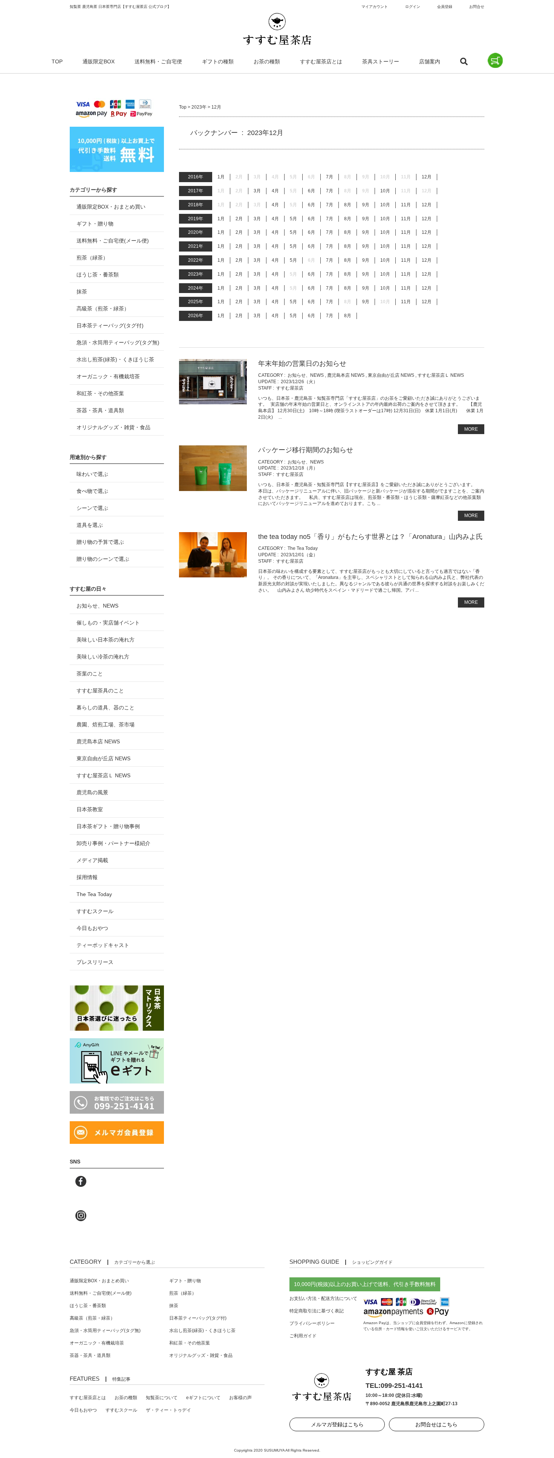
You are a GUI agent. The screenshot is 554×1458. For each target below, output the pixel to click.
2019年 (195, 218)
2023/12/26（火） (299, 381)
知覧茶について (162, 1397)
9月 (365, 204)
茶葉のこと (90, 674)
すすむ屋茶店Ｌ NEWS (441, 375)
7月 (329, 177)
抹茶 (82, 292)
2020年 (195, 232)
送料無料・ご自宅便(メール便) (113, 241)
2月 (239, 218)
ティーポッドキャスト (103, 945)
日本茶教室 (90, 809)
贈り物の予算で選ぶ (100, 542)
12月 (427, 177)
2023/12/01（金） (299, 554)
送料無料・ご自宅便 (158, 61)
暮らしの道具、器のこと (106, 707)
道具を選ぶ (90, 525)
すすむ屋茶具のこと (100, 691)
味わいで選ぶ (92, 474)
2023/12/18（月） (299, 468)
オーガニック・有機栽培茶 (108, 376)
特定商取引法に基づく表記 (316, 1311)
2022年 (195, 260)
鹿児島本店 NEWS (345, 375)
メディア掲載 (92, 860)
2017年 (195, 190)
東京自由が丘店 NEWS (391, 375)
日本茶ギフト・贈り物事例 (108, 826)
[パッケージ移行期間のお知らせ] (213, 487)
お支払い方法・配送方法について (323, 1298)
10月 (385, 190)
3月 (257, 190)
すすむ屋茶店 (289, 388)
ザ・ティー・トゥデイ (168, 1410)
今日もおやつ (92, 928)
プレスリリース (95, 962)
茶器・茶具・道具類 (100, 410)
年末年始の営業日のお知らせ (302, 363)
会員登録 (444, 7)
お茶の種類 (267, 61)
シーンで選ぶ (92, 508)
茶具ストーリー (380, 61)
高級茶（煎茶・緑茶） (103, 308)
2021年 (195, 246)
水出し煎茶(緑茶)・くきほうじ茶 (115, 359)
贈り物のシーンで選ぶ (103, 559)
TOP (57, 61)
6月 (311, 190)
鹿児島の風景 (92, 792)
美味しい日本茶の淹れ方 (106, 640)
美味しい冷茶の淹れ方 (103, 657)
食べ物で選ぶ (92, 491)
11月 (406, 204)
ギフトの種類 (218, 61)
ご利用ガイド (303, 1335)
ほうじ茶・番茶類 (98, 275)
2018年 (195, 204)
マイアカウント (374, 7)
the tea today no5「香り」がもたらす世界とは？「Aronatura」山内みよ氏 (370, 536)
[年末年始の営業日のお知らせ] (213, 401)
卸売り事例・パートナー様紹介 (113, 843)
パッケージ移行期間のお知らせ (305, 450)
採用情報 (87, 877)
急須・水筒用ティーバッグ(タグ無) (118, 342)
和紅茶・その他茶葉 (100, 393)
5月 (293, 218)
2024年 (195, 288)
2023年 (199, 107)
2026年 (195, 315)
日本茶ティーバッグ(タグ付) (110, 325)
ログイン (412, 7)
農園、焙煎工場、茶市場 (106, 724)
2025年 (195, 301)
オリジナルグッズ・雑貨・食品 (113, 427)
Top (183, 107)
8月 (347, 204)
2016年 (195, 177)
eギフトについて (203, 1397)
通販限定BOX (99, 61)
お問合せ (476, 7)
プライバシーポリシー (312, 1323)
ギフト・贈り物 (95, 224)
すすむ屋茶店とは (321, 61)
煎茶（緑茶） (92, 258)
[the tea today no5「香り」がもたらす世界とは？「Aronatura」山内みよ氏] (213, 574)
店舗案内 (429, 61)
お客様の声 (240, 1397)
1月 (221, 177)
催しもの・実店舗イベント (108, 623)
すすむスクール (95, 911)
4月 (275, 190)
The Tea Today (303, 548)
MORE (471, 429)
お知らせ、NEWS (306, 375)
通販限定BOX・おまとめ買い (111, 207)
